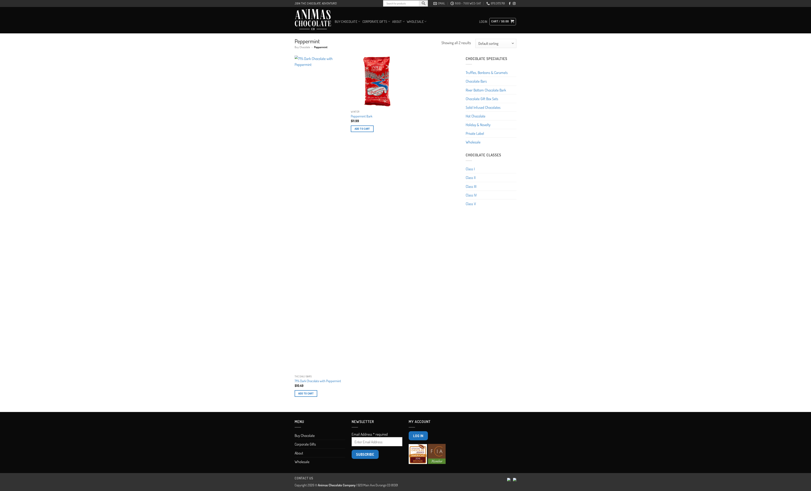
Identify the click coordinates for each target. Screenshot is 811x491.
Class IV (471, 195)
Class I (470, 168)
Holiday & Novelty (478, 124)
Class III (471, 186)
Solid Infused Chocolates (483, 107)
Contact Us (304, 478)
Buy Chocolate (346, 21)
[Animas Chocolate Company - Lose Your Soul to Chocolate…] (313, 20)
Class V (471, 203)
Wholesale (415, 21)
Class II (471, 177)
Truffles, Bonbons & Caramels (487, 72)
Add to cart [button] (306, 393)
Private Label (475, 133)
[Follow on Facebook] (509, 3)
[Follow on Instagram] (514, 3)
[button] (483, 21)
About (397, 21)
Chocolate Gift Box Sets (482, 98)
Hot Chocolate (475, 116)
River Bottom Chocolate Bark (486, 90)
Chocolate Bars (476, 81)
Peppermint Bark (361, 116)
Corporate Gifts (374, 21)
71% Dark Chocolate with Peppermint (318, 381)
